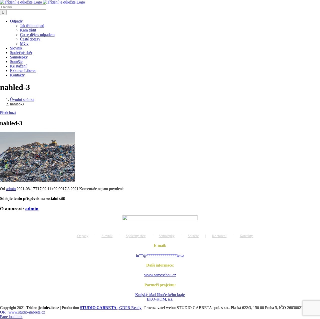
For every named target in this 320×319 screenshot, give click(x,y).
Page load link (11, 317)
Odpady (82, 236)
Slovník (107, 236)
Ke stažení (219, 236)
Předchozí (8, 112)
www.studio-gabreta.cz (26, 312)
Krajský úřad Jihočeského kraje (160, 295)
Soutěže (193, 236)
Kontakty (246, 236)
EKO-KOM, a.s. (160, 299)
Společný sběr (136, 236)
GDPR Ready (130, 308)
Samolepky (166, 236)
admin (11, 189)
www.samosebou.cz (160, 275)
